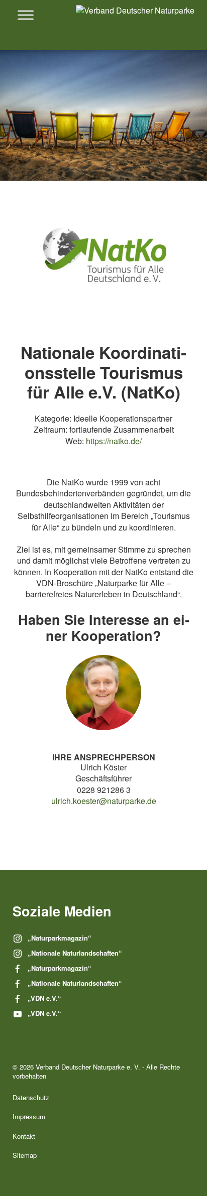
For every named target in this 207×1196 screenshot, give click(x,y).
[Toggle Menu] (26, 15)
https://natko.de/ (114, 441)
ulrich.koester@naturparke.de (103, 801)
